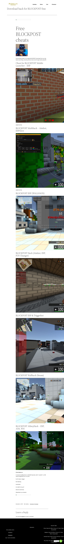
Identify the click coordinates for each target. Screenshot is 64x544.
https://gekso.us (19, 472)
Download (32, 504)
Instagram (10, 535)
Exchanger (36, 504)
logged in (23, 516)
